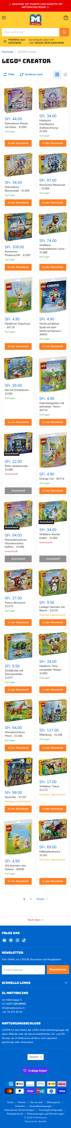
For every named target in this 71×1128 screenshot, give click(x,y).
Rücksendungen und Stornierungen (45, 1113)
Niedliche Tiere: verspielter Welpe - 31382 (51, 669)
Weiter (40, 899)
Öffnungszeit (53, 1102)
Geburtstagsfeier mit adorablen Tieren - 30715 (51, 406)
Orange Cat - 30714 (51, 478)
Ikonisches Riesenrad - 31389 (52, 186)
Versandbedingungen (40, 1106)
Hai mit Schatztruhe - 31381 (17, 391)
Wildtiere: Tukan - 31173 (50, 788)
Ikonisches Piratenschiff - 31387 (18, 253)
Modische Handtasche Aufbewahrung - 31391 (49, 126)
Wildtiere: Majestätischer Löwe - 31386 (52, 248)
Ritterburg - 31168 (50, 735)
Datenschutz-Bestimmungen (19, 1110)
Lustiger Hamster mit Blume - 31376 (52, 608)
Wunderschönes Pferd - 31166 (15, 734)
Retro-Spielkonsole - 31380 (17, 467)
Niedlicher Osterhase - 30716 (17, 325)
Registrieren (58, 970)
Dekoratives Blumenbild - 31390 (17, 188)
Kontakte (20, 1106)
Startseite (7, 51)
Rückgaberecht (15, 1113)
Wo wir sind (36, 1102)
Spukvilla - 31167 (16, 797)
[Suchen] (64, 32)
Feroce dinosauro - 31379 (16, 604)
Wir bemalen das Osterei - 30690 (15, 867)
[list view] (65, 75)
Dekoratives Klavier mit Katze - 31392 (16, 125)
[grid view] (57, 75)
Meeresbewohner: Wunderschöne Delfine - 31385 (16, 543)
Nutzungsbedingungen (51, 1110)
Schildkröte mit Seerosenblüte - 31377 (14, 674)
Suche (10, 1102)
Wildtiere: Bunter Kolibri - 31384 (49, 536)
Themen (21, 1102)
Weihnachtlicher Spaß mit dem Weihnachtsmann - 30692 (51, 329)
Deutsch (33, 1057)
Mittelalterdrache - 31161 (50, 853)
